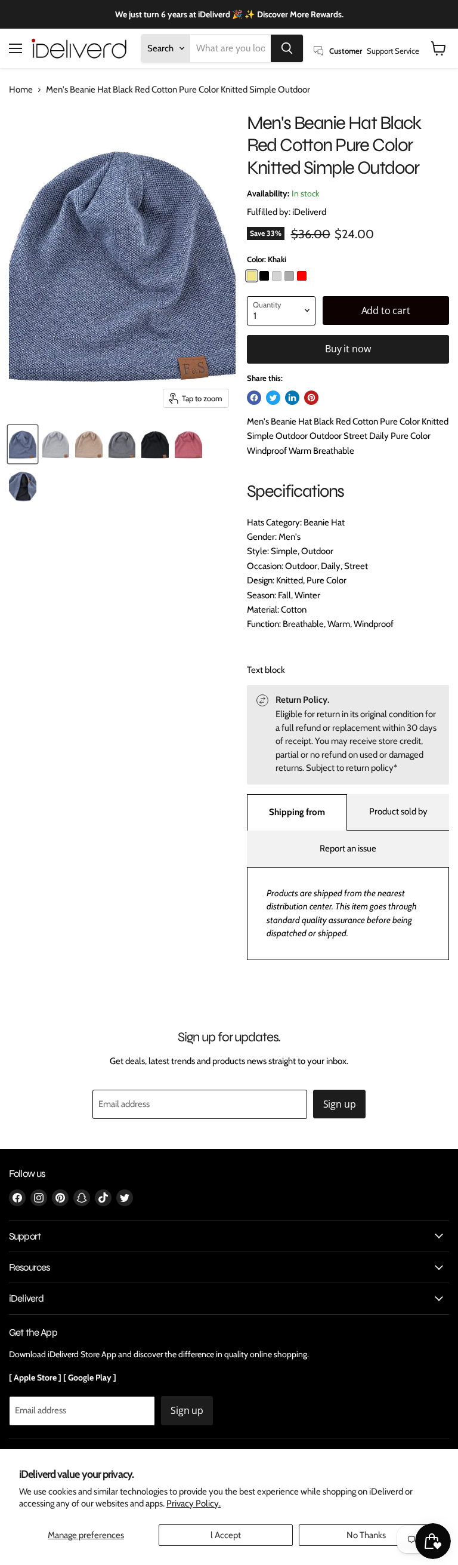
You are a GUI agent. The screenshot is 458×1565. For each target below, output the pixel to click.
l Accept (226, 1535)
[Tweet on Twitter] (273, 398)
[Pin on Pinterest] (311, 398)
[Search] (287, 48)
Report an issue (348, 848)
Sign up (339, 1104)
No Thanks (366, 1535)
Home (21, 90)
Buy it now (347, 348)
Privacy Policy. (193, 1503)
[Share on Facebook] (254, 398)
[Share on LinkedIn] (292, 398)
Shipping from (297, 812)
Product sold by (398, 811)
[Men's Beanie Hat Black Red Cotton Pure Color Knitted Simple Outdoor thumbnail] (23, 444)
